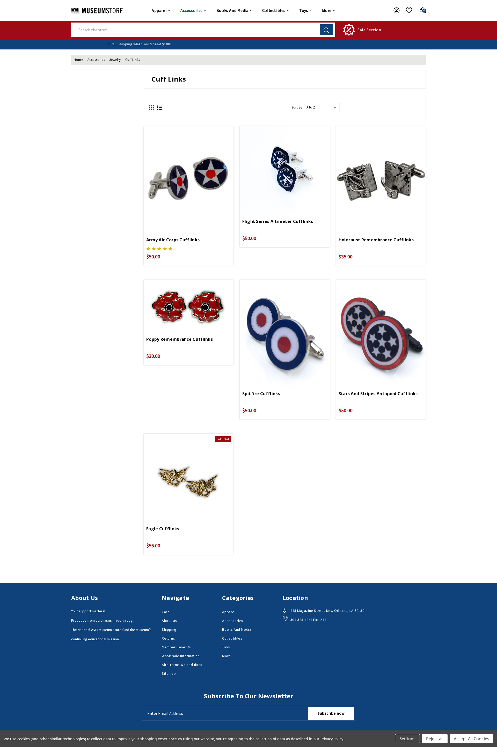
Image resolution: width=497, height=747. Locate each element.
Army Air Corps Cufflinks (173, 240)
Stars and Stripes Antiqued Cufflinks (378, 393)
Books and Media (232, 10)
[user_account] (394, 10)
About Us (169, 620)
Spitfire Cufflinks (261, 393)
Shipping (169, 629)
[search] (326, 29)
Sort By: (297, 107)
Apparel (159, 10)
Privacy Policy (331, 738)
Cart (165, 612)
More (327, 10)
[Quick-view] (188, 169)
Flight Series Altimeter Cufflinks (277, 221)
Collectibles (274, 10)
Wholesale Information (181, 656)
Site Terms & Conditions (182, 664)
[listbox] (322, 107)
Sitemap (169, 673)
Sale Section (369, 29)
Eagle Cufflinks (162, 529)
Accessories (191, 10)
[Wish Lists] (407, 10)
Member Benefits (176, 647)
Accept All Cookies (471, 739)
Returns (168, 638)
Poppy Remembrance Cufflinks (179, 339)
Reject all (434, 739)
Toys (303, 10)
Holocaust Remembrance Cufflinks (376, 240)
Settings (407, 739)
